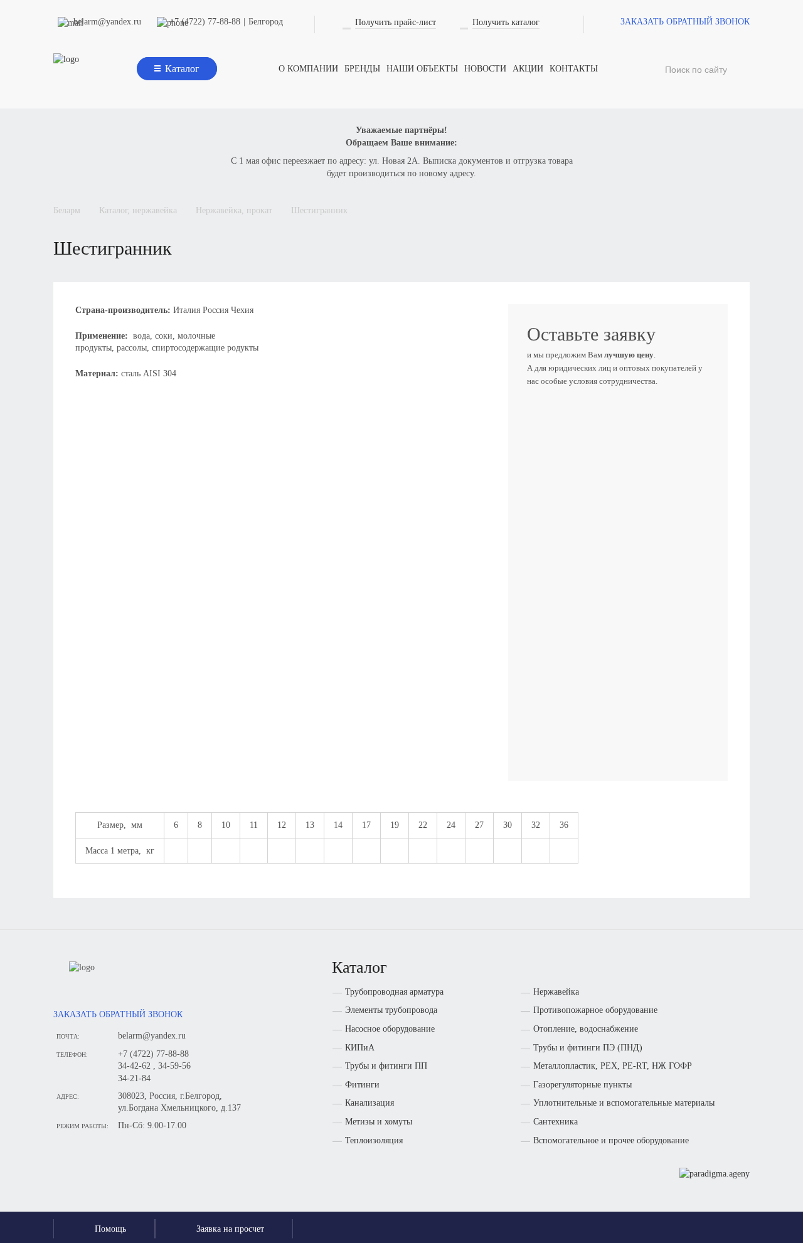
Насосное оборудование (390, 1029)
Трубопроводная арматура (394, 992)
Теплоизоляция (374, 1140)
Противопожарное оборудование (595, 1010)
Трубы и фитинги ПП (386, 1066)
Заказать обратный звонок (685, 21)
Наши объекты (422, 68)
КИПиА (360, 1047)
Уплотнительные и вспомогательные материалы (624, 1103)
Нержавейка (556, 992)
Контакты (574, 68)
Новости (485, 68)
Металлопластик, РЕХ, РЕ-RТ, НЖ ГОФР (612, 1066)
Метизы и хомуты (378, 1121)
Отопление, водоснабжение (585, 1029)
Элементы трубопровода (391, 1010)
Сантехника (555, 1121)
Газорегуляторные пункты (582, 1084)
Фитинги (362, 1084)
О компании (308, 68)
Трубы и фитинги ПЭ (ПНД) (587, 1047)
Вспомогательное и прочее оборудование (611, 1140)
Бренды (362, 68)
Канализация (369, 1103)
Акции (528, 68)
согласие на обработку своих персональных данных (607, 732)
